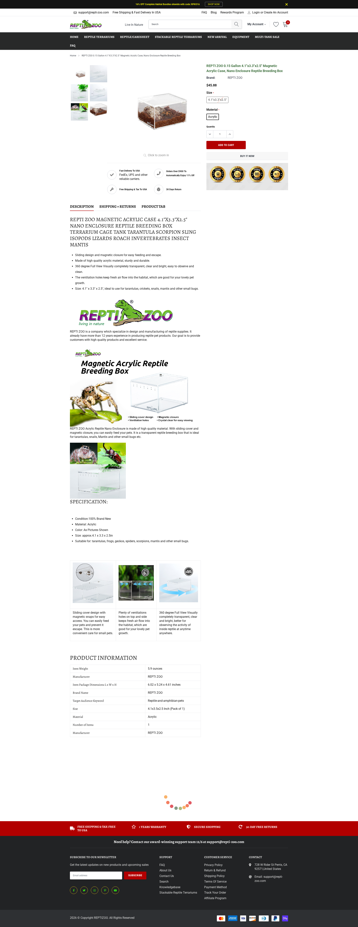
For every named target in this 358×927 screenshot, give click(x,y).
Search (164, 881)
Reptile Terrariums (99, 37)
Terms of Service (215, 881)
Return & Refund (215, 870)
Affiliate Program (215, 898)
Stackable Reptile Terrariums (178, 37)
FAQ (204, 12)
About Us (165, 870)
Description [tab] (82, 206)
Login (256, 12)
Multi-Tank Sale (267, 37)
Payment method (215, 887)
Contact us (166, 876)
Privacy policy (213, 865)
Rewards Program (232, 12)
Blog (214, 12)
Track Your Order (215, 892)
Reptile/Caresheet (134, 37)
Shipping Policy (214, 876)
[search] (236, 24)
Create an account (276, 12)
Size (210, 92)
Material (212, 109)
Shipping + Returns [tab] (117, 206)
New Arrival (217, 37)
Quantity (210, 126)
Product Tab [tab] (153, 206)
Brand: (210, 78)
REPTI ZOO (235, 78)
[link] (73, 890)
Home (73, 55)
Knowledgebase (169, 887)
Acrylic (212, 117)
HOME (74, 37)
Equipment (240, 37)
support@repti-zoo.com (93, 12)
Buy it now (247, 156)
